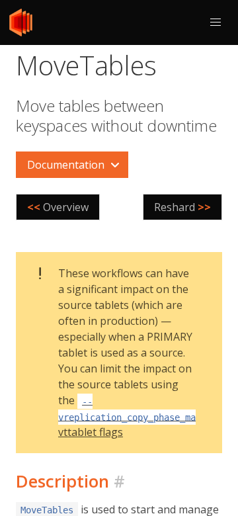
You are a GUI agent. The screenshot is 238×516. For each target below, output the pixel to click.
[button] (215, 22)
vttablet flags (135, 417)
